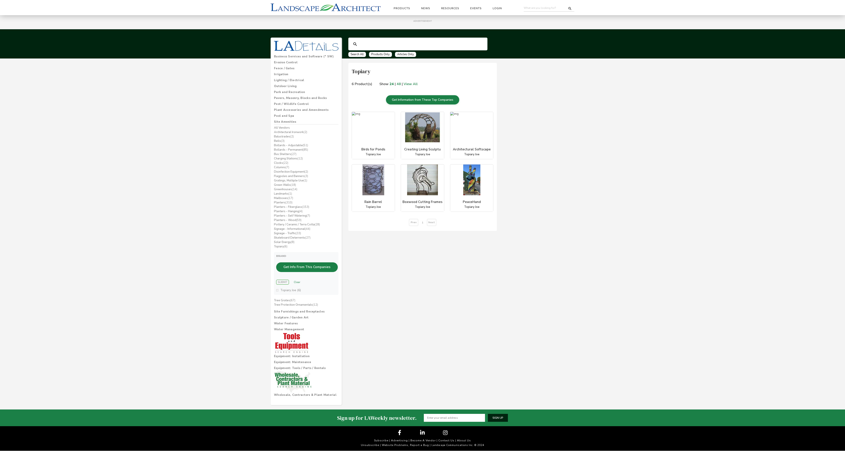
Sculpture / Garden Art (291, 318)
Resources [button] (450, 8)
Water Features (286, 323)
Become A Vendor (423, 440)
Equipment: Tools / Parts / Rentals (300, 368)
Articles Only (405, 54)
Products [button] (402, 8)
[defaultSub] (355, 44)
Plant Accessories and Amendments (301, 110)
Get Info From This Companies (307, 267)
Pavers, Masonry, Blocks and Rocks (300, 98)
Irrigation (281, 74)
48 (399, 84)
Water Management (289, 329)
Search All (357, 54)
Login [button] (497, 8)
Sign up (497, 418)
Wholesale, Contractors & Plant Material (305, 395)
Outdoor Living (285, 86)
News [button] (425, 8)
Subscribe (381, 440)
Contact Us (446, 440)
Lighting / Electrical (289, 80)
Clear (297, 282)
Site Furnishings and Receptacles (299, 312)
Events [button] (476, 8)
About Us (464, 440)
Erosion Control (286, 62)
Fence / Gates (284, 68)
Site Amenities (285, 122)
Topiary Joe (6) (290, 290)
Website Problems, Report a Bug (405, 445)
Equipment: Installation (292, 356)
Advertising (399, 440)
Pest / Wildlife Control (291, 104)
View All (411, 84)
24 (391, 84)
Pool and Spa (284, 116)
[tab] (306, 56)
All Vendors (282, 128)
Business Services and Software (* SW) (304, 56)
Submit (282, 282)
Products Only (380, 54)
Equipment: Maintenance (292, 362)
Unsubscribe (370, 445)
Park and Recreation (289, 92)
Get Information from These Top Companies (422, 100)
